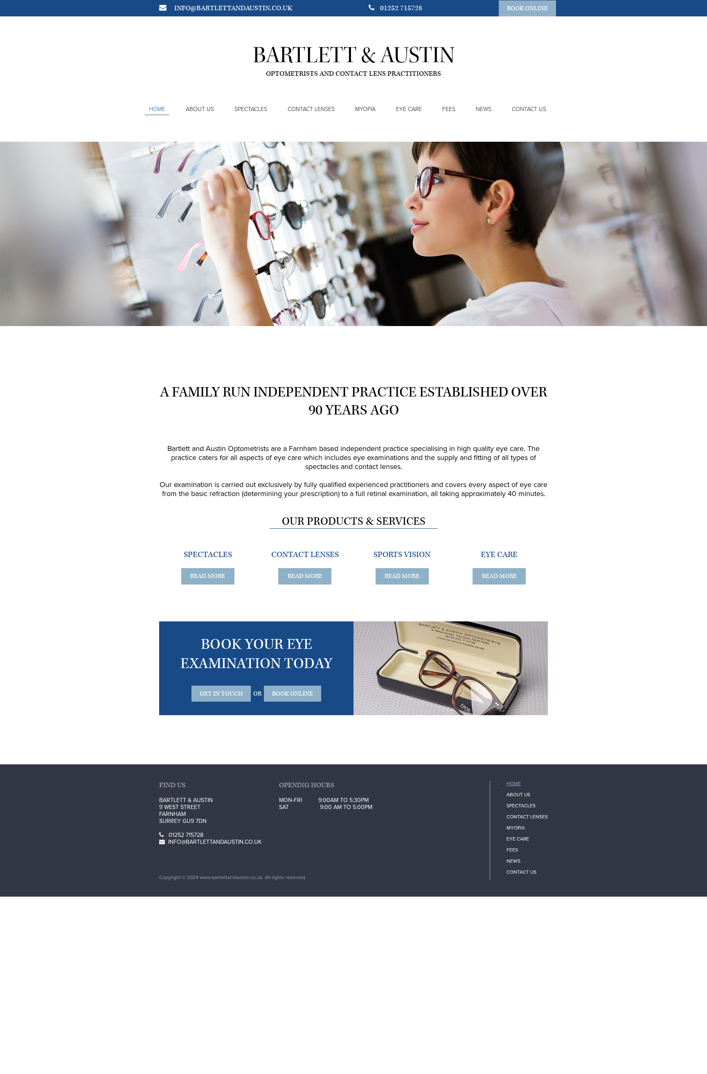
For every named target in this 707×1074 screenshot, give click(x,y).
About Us (200, 109)
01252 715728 (400, 8)
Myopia (365, 109)
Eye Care (409, 109)
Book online (527, 8)
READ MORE (305, 576)
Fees (448, 109)
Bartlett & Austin (354, 55)
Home (157, 109)
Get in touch (221, 694)
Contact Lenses (311, 109)
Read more (207, 576)
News (483, 109)
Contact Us (529, 109)
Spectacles (250, 109)
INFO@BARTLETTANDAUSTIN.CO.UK (233, 8)
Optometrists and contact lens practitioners (353, 73)
